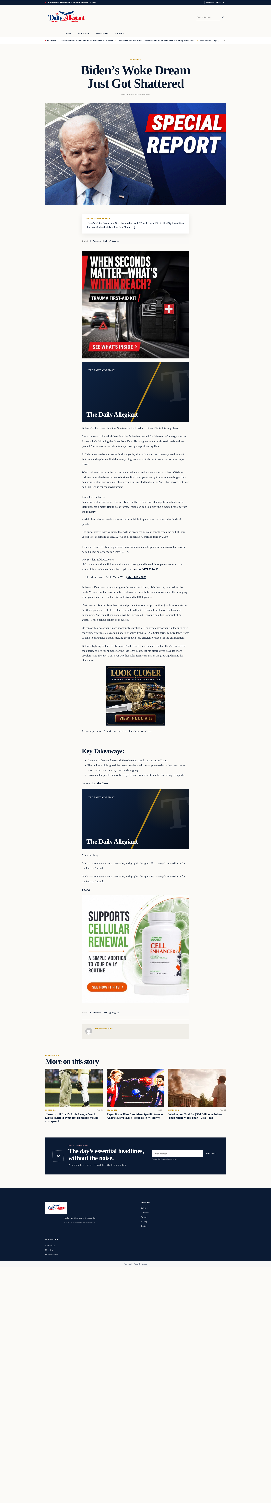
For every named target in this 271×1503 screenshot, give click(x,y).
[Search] (223, 17)
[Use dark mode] (224, 2)
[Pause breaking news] (223, 40)
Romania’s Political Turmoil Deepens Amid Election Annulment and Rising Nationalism (122, 40)
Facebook (97, 241)
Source (86, 889)
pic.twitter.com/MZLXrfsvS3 (141, 569)
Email (105, 241)
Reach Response (140, 1264)
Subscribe (211, 1154)
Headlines (135, 60)
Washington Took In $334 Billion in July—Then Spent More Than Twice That (195, 1116)
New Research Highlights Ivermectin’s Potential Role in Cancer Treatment (198, 40)
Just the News (99, 783)
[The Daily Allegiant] (65, 17)
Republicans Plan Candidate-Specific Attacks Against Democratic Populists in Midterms (135, 1116)
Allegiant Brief (213, 2)
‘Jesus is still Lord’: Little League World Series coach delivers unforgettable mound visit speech (72, 1118)
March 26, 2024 (136, 576)
